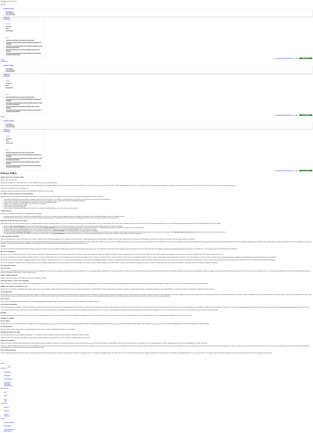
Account (277, 58)
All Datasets (7, 384)
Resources (7, 19)
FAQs (7, 28)
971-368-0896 (24, 3)
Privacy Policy (9, 30)
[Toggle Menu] (1, 118)
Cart (296, 58)
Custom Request (8, 385)
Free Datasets (9, 11)
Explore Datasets (9, 8)
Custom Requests (10, 14)
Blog (5, 399)
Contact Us (9, 26)
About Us (6, 17)
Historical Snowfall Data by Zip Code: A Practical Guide (20, 40)
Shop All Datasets (10, 13)
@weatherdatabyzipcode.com (12, 363)
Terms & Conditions (9, 429)
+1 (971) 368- (4, 366)
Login (5, 400)
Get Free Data (306, 58)
